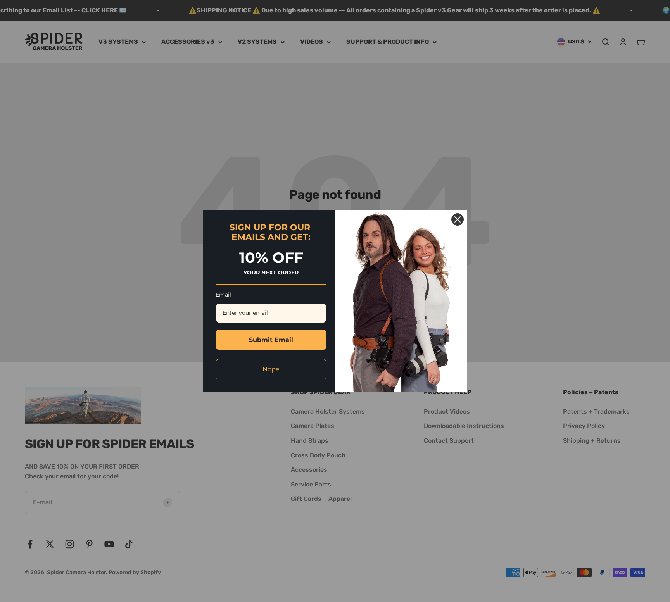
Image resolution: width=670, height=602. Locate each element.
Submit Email (271, 339)
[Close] (457, 219)
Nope (271, 369)
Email (223, 294)
